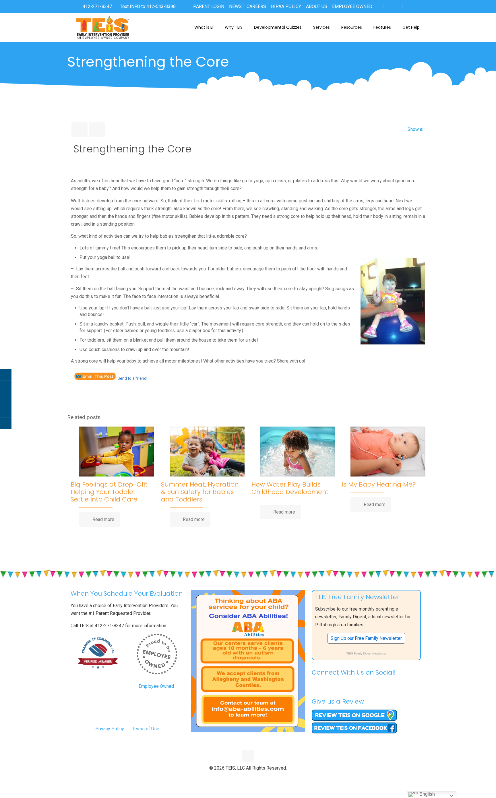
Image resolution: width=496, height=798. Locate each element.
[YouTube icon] (248, 777)
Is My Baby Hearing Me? (379, 484)
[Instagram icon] (260, 777)
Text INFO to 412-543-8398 (148, 6)
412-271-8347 (97, 6)
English (426, 794)
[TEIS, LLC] (102, 27)
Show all (416, 129)
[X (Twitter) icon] (242, 777)
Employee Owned (156, 686)
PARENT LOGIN (208, 6)
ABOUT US (316, 6)
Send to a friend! (132, 378)
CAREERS (256, 6)
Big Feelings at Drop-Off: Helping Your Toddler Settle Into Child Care (109, 492)
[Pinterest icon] (254, 777)
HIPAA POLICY (286, 6)
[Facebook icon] (236, 777)
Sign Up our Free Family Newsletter (366, 638)
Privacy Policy (109, 728)
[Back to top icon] (248, 756)
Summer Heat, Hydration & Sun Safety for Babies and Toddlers (200, 492)
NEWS (235, 6)
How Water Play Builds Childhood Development (290, 488)
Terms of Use (145, 728)
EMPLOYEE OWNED (352, 6)
